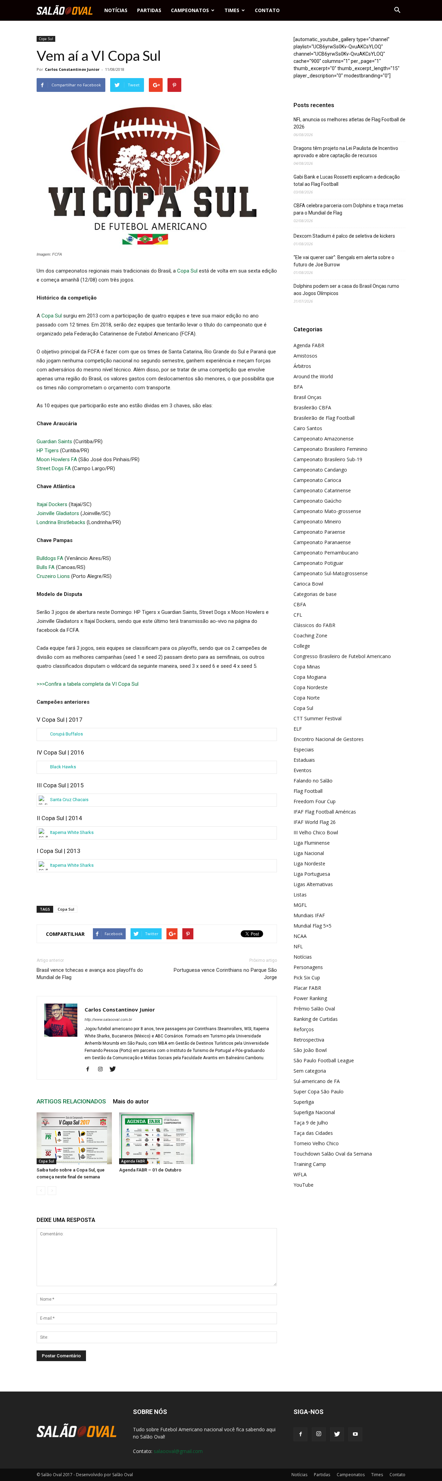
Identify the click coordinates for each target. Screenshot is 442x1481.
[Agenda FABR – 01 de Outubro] (156, 1138)
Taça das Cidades (313, 1133)
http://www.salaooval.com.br (108, 1019)
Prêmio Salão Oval (314, 1008)
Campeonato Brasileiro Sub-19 (328, 459)
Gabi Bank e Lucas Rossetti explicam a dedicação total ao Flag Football (347, 180)
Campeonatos (190, 10)
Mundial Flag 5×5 (313, 925)
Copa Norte (307, 697)
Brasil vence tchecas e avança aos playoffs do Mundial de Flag (90, 973)
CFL (298, 614)
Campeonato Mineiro (317, 521)
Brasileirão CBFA (312, 407)
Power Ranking (310, 998)
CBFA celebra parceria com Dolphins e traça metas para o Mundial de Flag (348, 209)
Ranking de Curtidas (316, 1019)
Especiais (304, 749)
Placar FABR (307, 988)
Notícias (115, 10)
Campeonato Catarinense (322, 490)
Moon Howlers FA (57, 459)
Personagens (308, 967)
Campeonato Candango (320, 469)
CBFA (300, 604)
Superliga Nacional (314, 1112)
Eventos (302, 770)
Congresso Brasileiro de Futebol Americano (342, 656)
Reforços (304, 1029)
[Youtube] (355, 1434)
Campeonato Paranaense (322, 542)
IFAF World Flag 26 (315, 822)
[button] (397, 10)
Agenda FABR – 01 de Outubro (150, 1170)
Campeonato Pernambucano (326, 552)
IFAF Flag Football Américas (325, 811)
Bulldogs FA (50, 558)
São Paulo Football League (324, 1060)
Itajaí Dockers (52, 504)
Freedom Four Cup (315, 801)
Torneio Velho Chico (316, 1143)
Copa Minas (307, 666)
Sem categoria (310, 1070)
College (302, 646)
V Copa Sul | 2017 (60, 719)
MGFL (300, 905)
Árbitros (302, 366)
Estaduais (304, 760)
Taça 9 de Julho (311, 1122)
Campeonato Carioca (317, 480)
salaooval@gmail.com (178, 1451)
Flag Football (308, 791)
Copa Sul (46, 38)
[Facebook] (90, 1069)
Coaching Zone (310, 635)
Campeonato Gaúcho (318, 500)
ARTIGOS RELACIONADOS (71, 1101)
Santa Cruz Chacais (69, 799)
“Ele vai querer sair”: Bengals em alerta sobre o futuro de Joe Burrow (344, 261)
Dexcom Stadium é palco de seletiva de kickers (344, 236)
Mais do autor (131, 1101)
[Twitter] (115, 1069)
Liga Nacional (309, 853)
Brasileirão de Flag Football (324, 418)
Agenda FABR (133, 1161)
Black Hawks (63, 766)
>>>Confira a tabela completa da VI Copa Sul (87, 684)
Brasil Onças (307, 397)
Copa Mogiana (310, 677)
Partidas (149, 10)
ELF (298, 728)
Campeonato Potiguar (318, 563)
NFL (298, 946)
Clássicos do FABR (314, 625)
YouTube (304, 1184)
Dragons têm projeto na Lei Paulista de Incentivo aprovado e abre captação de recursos (346, 151)
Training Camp (310, 1164)
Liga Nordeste (309, 863)
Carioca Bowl (308, 583)
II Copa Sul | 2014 (59, 818)
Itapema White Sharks (66, 832)
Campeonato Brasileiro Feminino (330, 449)
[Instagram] (102, 1069)
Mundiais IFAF (309, 915)
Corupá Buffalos (66, 734)
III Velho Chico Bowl (316, 832)
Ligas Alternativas (313, 884)
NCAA (300, 936)
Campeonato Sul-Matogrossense (331, 573)
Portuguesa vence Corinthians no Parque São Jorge (225, 973)
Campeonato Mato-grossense (327, 511)
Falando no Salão (313, 780)
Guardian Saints (54, 441)
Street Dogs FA (54, 468)
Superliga (304, 1102)
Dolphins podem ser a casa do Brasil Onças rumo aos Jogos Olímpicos (346, 289)
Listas (300, 894)
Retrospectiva (309, 1039)
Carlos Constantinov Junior (72, 69)
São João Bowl (310, 1050)
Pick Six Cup (307, 977)
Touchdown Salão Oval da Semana (333, 1153)
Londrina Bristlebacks (61, 522)
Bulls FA (46, 567)
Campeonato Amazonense (324, 438)
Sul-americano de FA (317, 1081)
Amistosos (305, 355)
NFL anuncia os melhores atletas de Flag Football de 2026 (349, 123)
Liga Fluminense (312, 842)
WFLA (300, 1174)
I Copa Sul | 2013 (58, 850)
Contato (267, 10)
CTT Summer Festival (318, 718)
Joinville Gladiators (58, 513)
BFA (298, 386)
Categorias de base (315, 594)
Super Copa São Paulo (319, 1091)
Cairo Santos (308, 428)
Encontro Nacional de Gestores (329, 739)
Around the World (313, 376)
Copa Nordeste (311, 687)
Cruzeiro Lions (53, 576)
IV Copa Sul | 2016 (60, 752)
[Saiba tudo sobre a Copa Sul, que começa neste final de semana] (74, 1138)
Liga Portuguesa (312, 874)
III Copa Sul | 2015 (60, 785)
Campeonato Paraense (319, 532)
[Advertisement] (157, 882)
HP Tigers (48, 450)
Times (231, 10)
